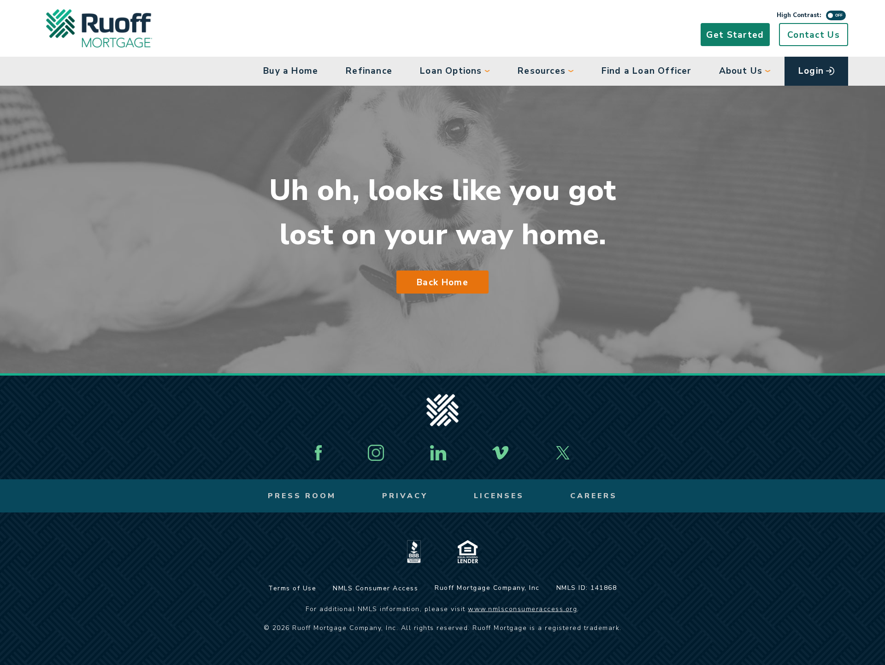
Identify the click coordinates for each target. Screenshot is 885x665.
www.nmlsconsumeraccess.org (522, 609)
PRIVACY (405, 496)
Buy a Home (290, 71)
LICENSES (499, 496)
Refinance (369, 71)
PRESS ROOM (302, 496)
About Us (741, 71)
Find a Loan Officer (646, 71)
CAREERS (593, 496)
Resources (542, 71)
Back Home (442, 282)
